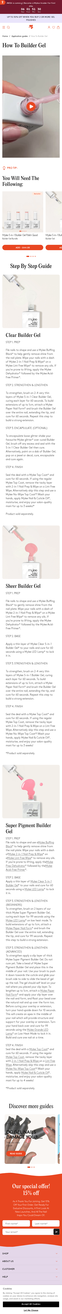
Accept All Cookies (31, 1304)
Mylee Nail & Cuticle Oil (34, 1072)
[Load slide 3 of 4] (24, 231)
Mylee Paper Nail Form (19, 928)
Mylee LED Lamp (34, 889)
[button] (3, 27)
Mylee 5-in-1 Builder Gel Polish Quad (20, 235)
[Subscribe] (56, 1232)
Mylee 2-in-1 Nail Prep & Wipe (25, 854)
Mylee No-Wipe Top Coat (20, 1069)
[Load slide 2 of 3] (32, 1167)
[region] (31, 1299)
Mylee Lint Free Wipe (19, 858)
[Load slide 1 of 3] (29, 1167)
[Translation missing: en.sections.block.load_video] (31, 106)
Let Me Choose (31, 1310)
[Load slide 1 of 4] (20, 231)
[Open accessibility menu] (2, 2)
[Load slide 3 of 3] (34, 1167)
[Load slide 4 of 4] (26, 231)
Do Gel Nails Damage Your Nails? (22, 1135)
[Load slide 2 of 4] (23, 231)
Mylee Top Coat (38, 1049)
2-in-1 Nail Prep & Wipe (25, 1061)
